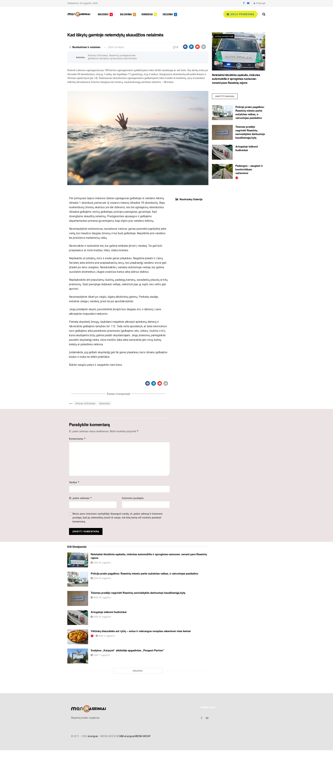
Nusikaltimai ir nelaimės (86, 47)
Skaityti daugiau (226, 96)
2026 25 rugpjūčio (102, 578)
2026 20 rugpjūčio (102, 616)
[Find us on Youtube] (248, 3)
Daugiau (138, 670)
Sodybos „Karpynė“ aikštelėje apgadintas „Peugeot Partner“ (127, 650)
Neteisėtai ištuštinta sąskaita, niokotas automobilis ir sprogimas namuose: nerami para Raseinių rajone (236, 79)
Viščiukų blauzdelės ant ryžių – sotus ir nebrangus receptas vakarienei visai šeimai (141, 631)
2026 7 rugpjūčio (101, 655)
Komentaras (77, 438)
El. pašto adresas (80, 498)
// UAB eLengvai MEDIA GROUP (133, 736)
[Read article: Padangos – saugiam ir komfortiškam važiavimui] (222, 171)
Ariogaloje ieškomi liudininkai (246, 148)
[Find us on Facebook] (244, 3)
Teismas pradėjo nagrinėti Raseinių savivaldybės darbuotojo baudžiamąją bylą (250, 132)
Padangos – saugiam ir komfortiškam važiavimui (249, 169)
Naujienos (105, 14)
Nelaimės (104, 403)
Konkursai (149, 14)
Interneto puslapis (133, 498)
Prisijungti (260, 3)
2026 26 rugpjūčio (102, 562)
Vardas (74, 482)
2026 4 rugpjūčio (106, 635)
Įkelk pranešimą (242, 14)
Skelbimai (169, 14)
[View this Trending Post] (236, 177)
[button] (185, 46)
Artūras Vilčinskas (85, 403)
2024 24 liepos (116, 47)
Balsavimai (127, 14)
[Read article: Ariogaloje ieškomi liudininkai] (222, 152)
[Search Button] (263, 14)
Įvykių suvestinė (224, 36)
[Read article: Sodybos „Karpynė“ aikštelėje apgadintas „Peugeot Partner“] (77, 656)
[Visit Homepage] (79, 14)
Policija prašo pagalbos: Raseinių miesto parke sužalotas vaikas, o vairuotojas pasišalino (249, 112)
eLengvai (93, 736)
